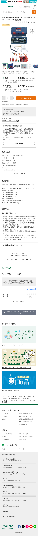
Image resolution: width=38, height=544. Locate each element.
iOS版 (3, 449)
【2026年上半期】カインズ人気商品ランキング (16, 368)
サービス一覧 (5, 413)
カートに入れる (26, 98)
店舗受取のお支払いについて (9, 121)
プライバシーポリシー (25, 434)
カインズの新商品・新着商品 (10, 390)
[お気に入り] (32, 31)
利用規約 (4, 436)
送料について (5, 118)
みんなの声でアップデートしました (12, 345)
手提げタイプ (5, 398)
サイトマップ (5, 416)
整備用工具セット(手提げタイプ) (19, 398)
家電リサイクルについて (25, 421)
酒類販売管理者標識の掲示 (26, 419)
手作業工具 (22, 396)
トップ (3, 396)
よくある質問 (5, 439)
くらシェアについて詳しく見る (19, 259)
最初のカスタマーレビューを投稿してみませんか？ (20, 312)
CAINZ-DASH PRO (12, 396)
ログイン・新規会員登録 (24, 7)
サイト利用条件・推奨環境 (26, 436)
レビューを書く (32, 22)
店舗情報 (4, 419)
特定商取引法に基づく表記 (26, 413)
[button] (34, 12)
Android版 (21, 449)
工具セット (30, 396)
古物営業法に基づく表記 (25, 416)
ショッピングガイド (7, 434)
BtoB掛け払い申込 (24, 424)
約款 (21, 281)
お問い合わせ (19, 143)
